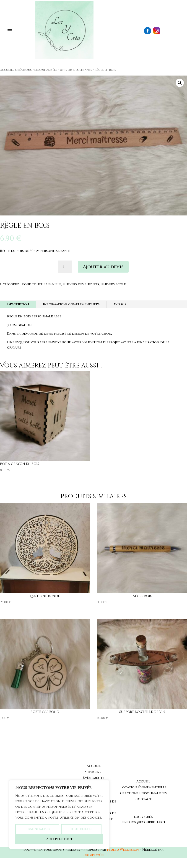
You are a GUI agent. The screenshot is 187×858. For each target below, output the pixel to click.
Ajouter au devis (103, 267)
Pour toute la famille (41, 284)
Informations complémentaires (71, 304)
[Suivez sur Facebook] (147, 30)
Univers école (113, 284)
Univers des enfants (76, 70)
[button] (180, 83)
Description (18, 304)
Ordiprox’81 (93, 855)
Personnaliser (37, 829)
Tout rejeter (81, 829)
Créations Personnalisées (36, 70)
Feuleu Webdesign (123, 850)
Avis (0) (119, 304)
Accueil (6, 70)
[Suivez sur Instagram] (156, 30)
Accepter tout (59, 839)
